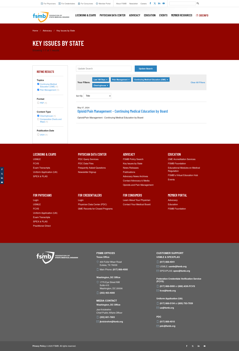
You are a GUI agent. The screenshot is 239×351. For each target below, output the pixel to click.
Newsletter (133, 3)
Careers (144, 3)
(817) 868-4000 (120, 269)
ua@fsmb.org (167, 307)
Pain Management (49, 89)
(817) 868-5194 (167, 303)
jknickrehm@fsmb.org (111, 321)
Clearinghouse (48, 115)
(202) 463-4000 (107, 292)
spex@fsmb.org (181, 270)
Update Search (146, 68)
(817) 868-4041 (167, 261)
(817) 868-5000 (167, 286)
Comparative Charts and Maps (51, 120)
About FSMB (121, 3)
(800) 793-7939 (185, 303)
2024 (44, 134)
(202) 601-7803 (107, 317)
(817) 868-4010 (167, 321)
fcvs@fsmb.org (168, 290)
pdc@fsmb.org (167, 326)
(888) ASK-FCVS (186, 286)
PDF (43, 102)
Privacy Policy (39, 346)
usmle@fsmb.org (178, 266)
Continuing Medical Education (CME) (49, 85)
